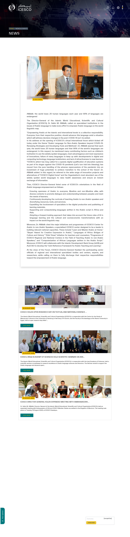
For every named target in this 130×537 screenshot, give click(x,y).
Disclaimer (99, 41)
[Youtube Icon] (33, 520)
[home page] (20, 7)
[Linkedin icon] (25, 520)
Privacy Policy (84, 41)
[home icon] (113, 7)
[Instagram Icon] (29, 520)
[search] (107, 7)
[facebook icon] (17, 520)
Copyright (92, 41)
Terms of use (76, 41)
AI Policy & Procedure (123, 41)
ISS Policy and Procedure (110, 41)
